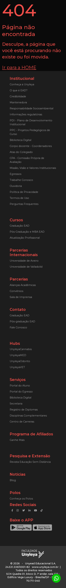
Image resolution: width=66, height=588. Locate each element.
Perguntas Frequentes (24, 204)
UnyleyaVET (17, 367)
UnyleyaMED (18, 355)
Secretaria (16, 403)
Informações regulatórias (26, 114)
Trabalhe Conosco (21, 180)
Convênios (16, 291)
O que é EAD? (18, 90)
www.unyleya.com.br (45, 567)
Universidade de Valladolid (26, 266)
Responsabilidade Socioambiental (31, 108)
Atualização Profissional (25, 237)
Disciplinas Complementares (28, 415)
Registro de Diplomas (24, 409)
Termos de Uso (19, 198)
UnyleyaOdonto (20, 361)
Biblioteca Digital (20, 140)
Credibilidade (18, 96)
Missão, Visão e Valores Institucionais (33, 168)
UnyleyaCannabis (21, 349)
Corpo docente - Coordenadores (31, 146)
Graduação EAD (19, 225)
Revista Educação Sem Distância (30, 461)
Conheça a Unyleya (22, 84)
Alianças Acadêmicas (23, 285)
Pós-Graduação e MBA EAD (27, 231)
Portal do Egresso (21, 391)
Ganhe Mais (17, 440)
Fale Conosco (18, 327)
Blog (13, 480)
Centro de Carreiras (22, 421)
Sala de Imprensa (21, 297)
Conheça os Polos (21, 498)
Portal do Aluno (20, 385)
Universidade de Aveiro (24, 260)
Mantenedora (18, 102)
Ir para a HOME (19, 67)
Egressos (15, 174)
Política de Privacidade (24, 192)
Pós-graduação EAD (22, 321)
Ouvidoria (16, 186)
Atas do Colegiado (21, 152)
